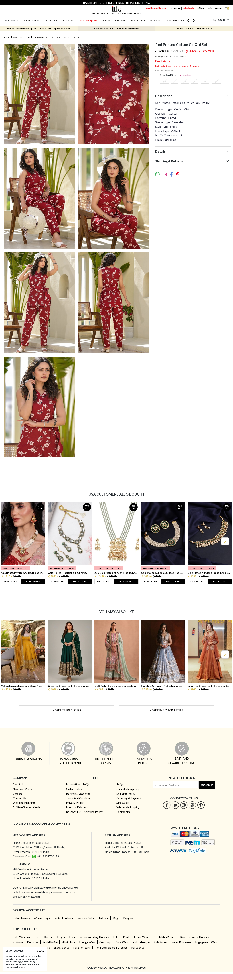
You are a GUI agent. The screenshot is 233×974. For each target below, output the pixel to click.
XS (164, 81)
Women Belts (86, 918)
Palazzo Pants (121, 937)
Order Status (74, 789)
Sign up (218, 8)
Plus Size (120, 20)
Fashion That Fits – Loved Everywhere (116, 28)
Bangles (128, 918)
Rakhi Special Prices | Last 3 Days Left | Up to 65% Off (38, 28)
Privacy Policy (75, 802)
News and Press (22, 789)
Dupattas (33, 942)
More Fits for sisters (66, 710)
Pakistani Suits (82, 947)
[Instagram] (184, 805)
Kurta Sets (137, 947)
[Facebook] (167, 805)
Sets (28, 37)
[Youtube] (192, 805)
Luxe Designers (87, 20)
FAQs (119, 784)
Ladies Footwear (64, 918)
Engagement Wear (206, 942)
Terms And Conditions (79, 798)
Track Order (174, 8)
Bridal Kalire (50, 942)
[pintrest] (201, 805)
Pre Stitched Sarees (164, 937)
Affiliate (200, 8)
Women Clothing (32, 20)
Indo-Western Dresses (26, 937)
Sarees (106, 20)
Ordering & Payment (128, 798)
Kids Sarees (161, 942)
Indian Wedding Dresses (94, 937)
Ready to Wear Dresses (194, 937)
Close (40, 950)
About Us (18, 784)
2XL (216, 81)
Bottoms (18, 942)
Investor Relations (77, 807)
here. (23, 967)
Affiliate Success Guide (26, 807)
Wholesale (188, 8)
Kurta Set (51, 20)
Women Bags (42, 918)
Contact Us (19, 798)
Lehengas (67, 20)
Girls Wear (122, 942)
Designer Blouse (66, 937)
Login (209, 8)
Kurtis (48, 937)
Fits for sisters (40, 37)
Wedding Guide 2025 (156, 8)
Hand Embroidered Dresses (110, 947)
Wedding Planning (24, 802)
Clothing (17, 37)
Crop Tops (105, 942)
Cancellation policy (128, 789)
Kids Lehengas (141, 942)
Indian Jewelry (21, 918)
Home (7, 37)
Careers (17, 793)
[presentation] (8, 541)
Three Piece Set (174, 20)
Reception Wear (181, 942)
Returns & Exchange (78, 793)
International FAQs (77, 784)
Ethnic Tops (68, 942)
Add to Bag (33, 581)
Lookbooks (123, 811)
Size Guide (185, 75)
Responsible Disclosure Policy (84, 811)
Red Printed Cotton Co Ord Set (66, 37)
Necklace (103, 918)
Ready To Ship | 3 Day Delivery (194, 28)
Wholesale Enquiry (127, 807)
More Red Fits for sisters (166, 710)
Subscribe (207, 785)
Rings (115, 918)
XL (205, 81)
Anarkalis (155, 20)
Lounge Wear (87, 942)
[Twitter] (175, 805)
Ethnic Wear (141, 937)
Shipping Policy (125, 793)
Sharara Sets (137, 20)
